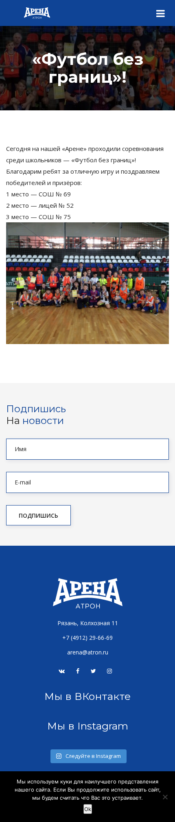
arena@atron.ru (87, 652)
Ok (87, 809)
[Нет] (165, 797)
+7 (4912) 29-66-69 (87, 637)
